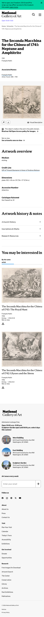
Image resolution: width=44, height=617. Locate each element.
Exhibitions (6, 544)
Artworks (10, 26)
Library (4, 584)
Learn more (14, 7)
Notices (4, 609)
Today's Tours (7, 535)
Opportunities (7, 558)
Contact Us (6, 517)
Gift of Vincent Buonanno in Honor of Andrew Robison (21, 170)
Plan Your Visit (7, 527)
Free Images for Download (11, 568)
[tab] (8, 261)
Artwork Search (7, 572)
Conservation (6, 580)
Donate (4, 554)
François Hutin (7, 75)
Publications (6, 596)
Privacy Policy (6, 612)
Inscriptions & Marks (10, 229)
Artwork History (9, 222)
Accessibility (6, 539)
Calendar (5, 531)
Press (4, 513)
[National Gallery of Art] (22, 413)
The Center (6, 576)
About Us (5, 509)
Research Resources (10, 236)
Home (4, 26)
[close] (41, 3)
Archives (5, 588)
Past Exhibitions (7, 592)
